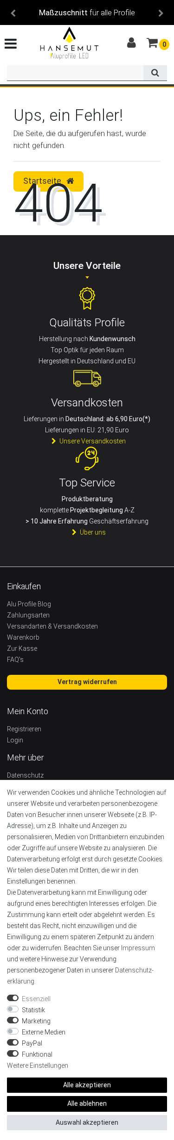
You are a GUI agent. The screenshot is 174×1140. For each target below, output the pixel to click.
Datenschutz (25, 775)
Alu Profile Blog (29, 604)
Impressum (138, 948)
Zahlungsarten (28, 615)
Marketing (36, 1021)
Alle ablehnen (87, 1103)
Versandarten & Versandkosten (52, 626)
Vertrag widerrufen (87, 681)
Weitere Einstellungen (37, 1065)
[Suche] (155, 73)
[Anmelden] (132, 43)
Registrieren (24, 729)
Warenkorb (23, 637)
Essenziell (36, 999)
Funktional (37, 1054)
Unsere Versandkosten (92, 441)
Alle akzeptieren (87, 1085)
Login (15, 740)
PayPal (32, 1043)
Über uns (93, 532)
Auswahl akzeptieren (87, 1122)
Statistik (33, 1010)
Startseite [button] (43, 181)
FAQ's (15, 659)
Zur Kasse (22, 648)
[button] (13, 12)
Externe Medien (43, 1032)
